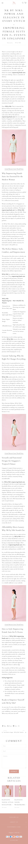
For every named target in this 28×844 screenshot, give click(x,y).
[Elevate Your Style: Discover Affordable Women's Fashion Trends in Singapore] (7, 791)
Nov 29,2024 (4, 807)
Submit (14, 771)
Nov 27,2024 (17, 807)
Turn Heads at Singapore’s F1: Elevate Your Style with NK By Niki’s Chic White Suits (9, 732)
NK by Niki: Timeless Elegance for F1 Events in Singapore (19, 732)
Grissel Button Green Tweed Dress (14, 169)
